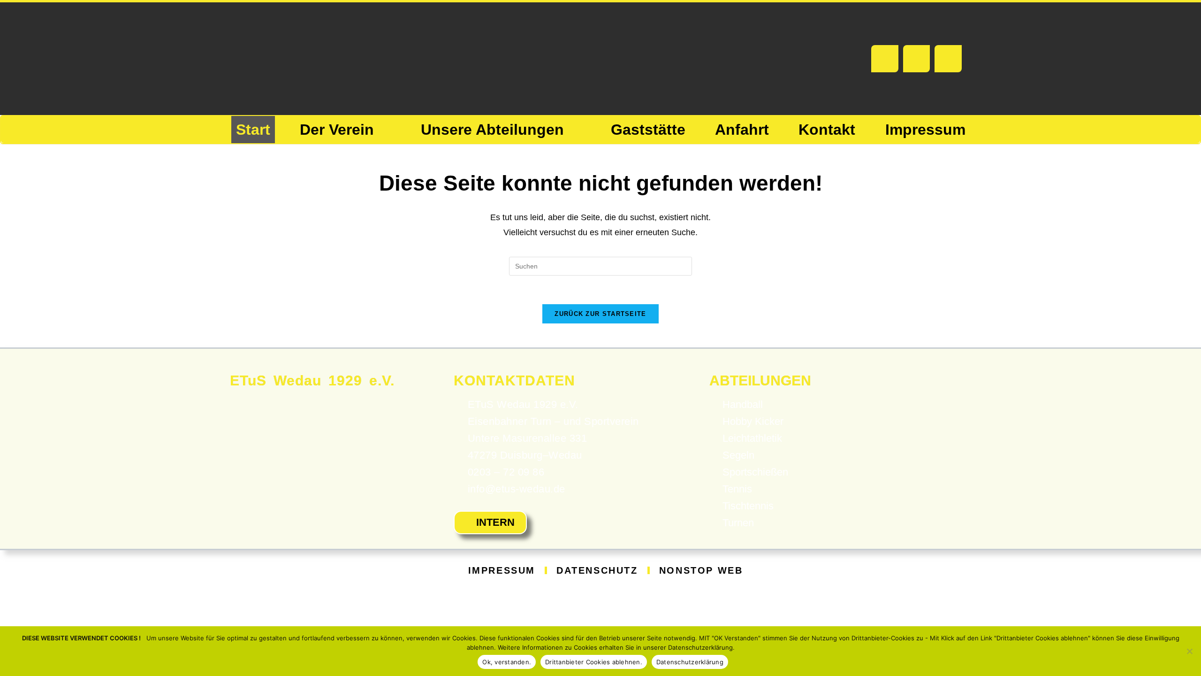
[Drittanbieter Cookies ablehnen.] (1189, 651)
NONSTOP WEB (701, 570)
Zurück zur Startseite (600, 313)
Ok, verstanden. (506, 662)
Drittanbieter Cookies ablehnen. (593, 662)
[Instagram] (948, 58)
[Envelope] (916, 58)
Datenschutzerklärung (689, 662)
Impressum (501, 570)
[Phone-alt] (884, 58)
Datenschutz (597, 570)
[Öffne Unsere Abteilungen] (573, 129)
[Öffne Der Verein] (383, 129)
